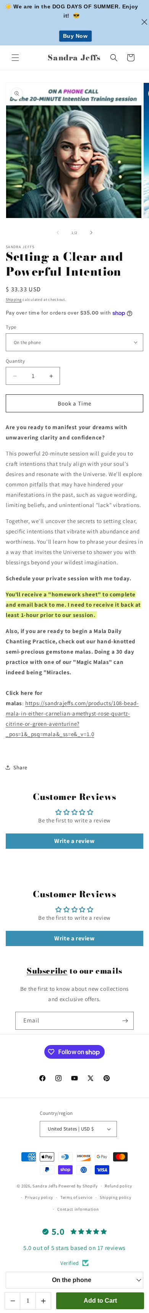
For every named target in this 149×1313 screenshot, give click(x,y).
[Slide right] (91, 232)
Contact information (78, 1209)
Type (11, 327)
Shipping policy (115, 1197)
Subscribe (47, 971)
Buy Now (75, 36)
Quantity (15, 361)
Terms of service (76, 1197)
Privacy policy (39, 1197)
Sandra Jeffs (44, 1186)
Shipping (14, 299)
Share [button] (20, 767)
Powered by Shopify (78, 1186)
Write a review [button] (74, 841)
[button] (15, 57)
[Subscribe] (125, 1021)
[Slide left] (57, 232)
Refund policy (118, 1186)
